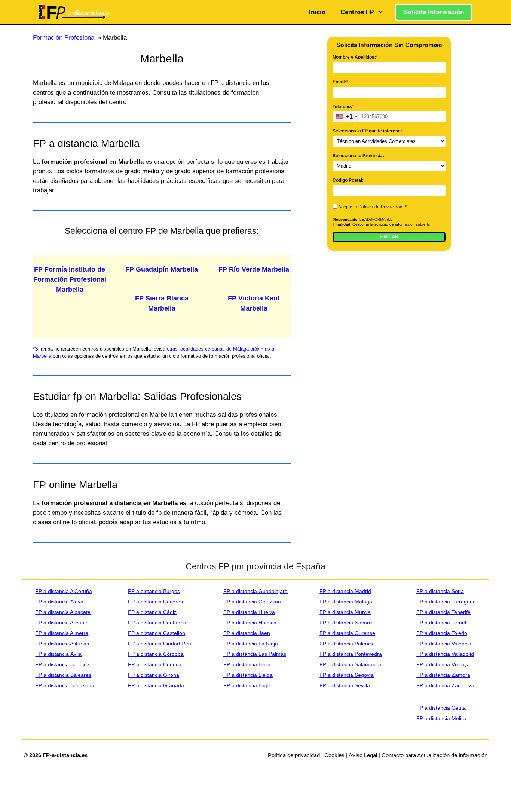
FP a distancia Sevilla (344, 685)
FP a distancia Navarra (346, 623)
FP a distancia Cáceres (155, 602)
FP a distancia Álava (59, 602)
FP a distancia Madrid (345, 591)
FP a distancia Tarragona (446, 602)
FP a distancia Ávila (58, 654)
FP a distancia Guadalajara (255, 591)
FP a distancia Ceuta (441, 708)
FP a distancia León (246, 664)
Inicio (317, 12)
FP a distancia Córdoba (156, 654)
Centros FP (357, 12)
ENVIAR (389, 236)
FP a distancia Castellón (156, 633)
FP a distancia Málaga (345, 602)
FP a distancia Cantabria (157, 623)
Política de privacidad (294, 755)
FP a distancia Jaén (246, 633)
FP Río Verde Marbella (253, 269)
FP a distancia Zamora (443, 675)
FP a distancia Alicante (62, 623)
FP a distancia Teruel (441, 623)
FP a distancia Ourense (347, 633)
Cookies (334, 755)
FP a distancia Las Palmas (254, 654)
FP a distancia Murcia (345, 612)
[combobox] (346, 116)
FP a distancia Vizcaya (443, 664)
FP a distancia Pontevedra (350, 654)
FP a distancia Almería (61, 633)
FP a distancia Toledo (441, 633)
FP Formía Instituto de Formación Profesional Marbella (69, 279)
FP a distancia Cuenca (154, 664)
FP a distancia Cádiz (152, 612)
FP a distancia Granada (156, 685)
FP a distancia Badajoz (62, 664)
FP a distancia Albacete (63, 612)
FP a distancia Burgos (154, 591)
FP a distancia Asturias (62, 644)
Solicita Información (434, 12)
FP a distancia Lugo (246, 685)
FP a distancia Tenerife (443, 612)
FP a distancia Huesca (249, 623)
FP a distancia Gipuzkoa (252, 602)
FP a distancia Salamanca (350, 664)
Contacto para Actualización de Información (434, 755)
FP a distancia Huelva (249, 612)
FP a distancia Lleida (248, 675)
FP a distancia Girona (153, 675)
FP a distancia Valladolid (445, 654)
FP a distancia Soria (440, 591)
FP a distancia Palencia (347, 644)
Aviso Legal (363, 755)
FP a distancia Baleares (63, 675)
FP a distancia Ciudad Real (160, 644)
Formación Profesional (64, 37)
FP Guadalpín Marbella (161, 269)
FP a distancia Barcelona (64, 685)
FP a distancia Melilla (441, 718)
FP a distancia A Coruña (63, 591)
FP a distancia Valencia (443, 644)
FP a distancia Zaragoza (445, 685)
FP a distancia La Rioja (250, 644)
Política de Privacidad (380, 207)
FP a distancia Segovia (346, 675)
